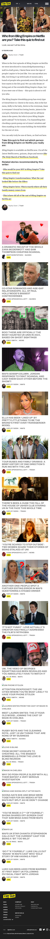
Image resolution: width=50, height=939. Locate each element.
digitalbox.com (11, 929)
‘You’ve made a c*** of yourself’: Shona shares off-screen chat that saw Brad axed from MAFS (23, 815)
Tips (36, 3)
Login (17, 917)
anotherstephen (14, 255)
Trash (21, 55)
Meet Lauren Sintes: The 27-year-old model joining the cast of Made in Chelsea (23, 715)
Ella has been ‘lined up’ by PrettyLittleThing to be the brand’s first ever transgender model (23, 421)
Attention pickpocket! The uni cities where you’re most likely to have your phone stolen (25, 692)
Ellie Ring (11, 677)
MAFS (22, 384)
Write (29, 3)
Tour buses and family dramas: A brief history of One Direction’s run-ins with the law (23, 464)
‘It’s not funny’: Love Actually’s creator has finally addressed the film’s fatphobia (23, 630)
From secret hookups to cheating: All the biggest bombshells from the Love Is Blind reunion (21, 755)
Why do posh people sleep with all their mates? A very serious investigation (25, 777)
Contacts (34, 906)
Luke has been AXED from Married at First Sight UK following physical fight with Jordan (24, 871)
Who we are (35, 904)
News (21, 340)
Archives (18, 908)
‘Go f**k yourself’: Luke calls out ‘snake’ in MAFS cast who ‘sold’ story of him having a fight (24, 854)
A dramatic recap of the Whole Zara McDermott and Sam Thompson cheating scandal (22, 249)
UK (8, 257)
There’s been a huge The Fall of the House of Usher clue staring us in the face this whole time (24, 505)
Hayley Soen (12, 55)
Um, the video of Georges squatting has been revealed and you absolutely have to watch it (24, 671)
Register (18, 915)
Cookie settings (36, 908)
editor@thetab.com (32, 929)
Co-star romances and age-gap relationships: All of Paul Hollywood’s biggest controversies (22, 292)
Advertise (18, 904)
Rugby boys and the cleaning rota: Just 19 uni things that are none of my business (24, 733)
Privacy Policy (20, 906)
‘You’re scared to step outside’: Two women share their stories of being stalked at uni (25, 547)
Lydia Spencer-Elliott (16, 299)
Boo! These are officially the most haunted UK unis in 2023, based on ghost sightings (21, 335)
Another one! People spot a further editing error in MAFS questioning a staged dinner (22, 588)
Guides (28, 255)
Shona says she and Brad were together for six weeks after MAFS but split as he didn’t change (25, 797)
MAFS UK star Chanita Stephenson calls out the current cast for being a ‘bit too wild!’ (24, 836)
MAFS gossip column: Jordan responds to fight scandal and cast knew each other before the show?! (25, 378)
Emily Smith (11, 340)
